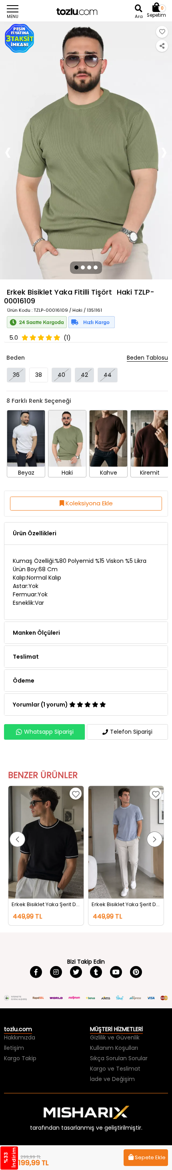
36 (16, 375)
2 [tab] (83, 267)
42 (84, 375)
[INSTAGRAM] (56, 972)
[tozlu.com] (86, 12)
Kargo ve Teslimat (115, 1069)
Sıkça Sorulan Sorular (119, 1058)
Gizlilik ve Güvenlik (115, 1037)
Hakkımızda (19, 1037)
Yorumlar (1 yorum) (41, 705)
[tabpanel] (86, 150)
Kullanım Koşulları (114, 1048)
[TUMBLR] (96, 972)
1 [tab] (76, 267)
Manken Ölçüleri (36, 633)
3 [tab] (89, 267)
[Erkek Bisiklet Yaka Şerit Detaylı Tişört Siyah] (46, 842)
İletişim (14, 1048)
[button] (17, 839)
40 (61, 375)
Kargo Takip (20, 1058)
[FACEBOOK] (36, 972)
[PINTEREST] (136, 972)
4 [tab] (96, 267)
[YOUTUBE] (116, 972)
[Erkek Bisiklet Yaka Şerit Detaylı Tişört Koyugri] (126, 842)
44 (108, 375)
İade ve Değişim (112, 1079)
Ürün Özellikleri (34, 533)
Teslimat (26, 657)
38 (38, 375)
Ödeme (23, 681)
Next (164, 150)
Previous (8, 150)
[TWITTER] (76, 972)
